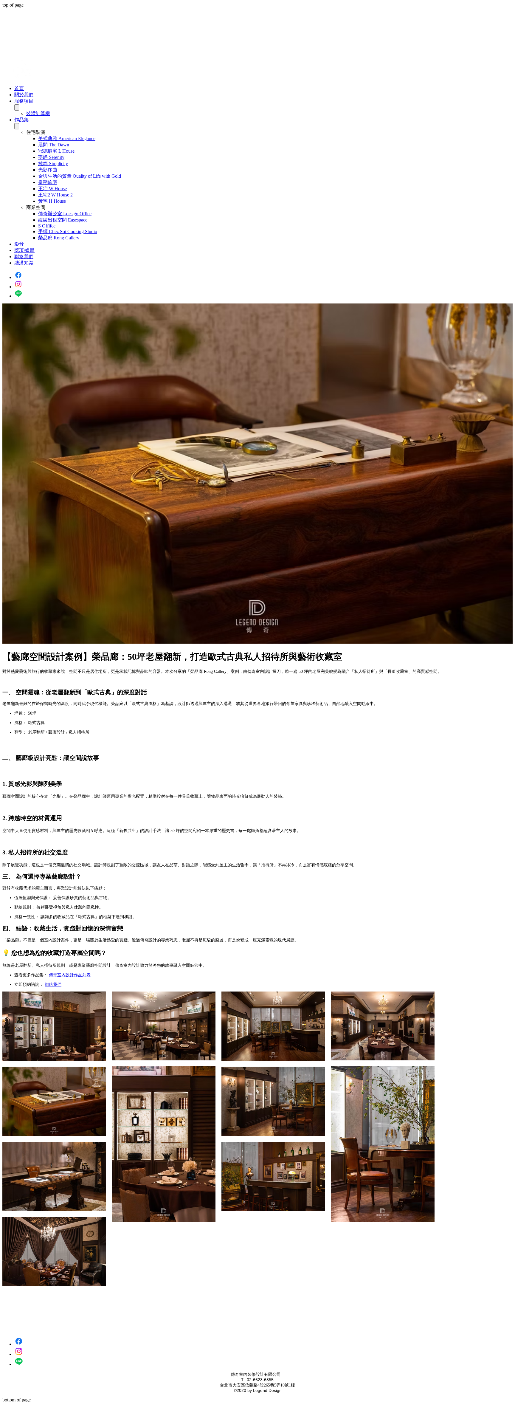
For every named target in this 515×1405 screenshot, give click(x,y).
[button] (269, 132)
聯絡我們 (53, 984)
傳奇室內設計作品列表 (70, 975)
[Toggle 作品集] (16, 126)
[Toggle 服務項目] (16, 107)
